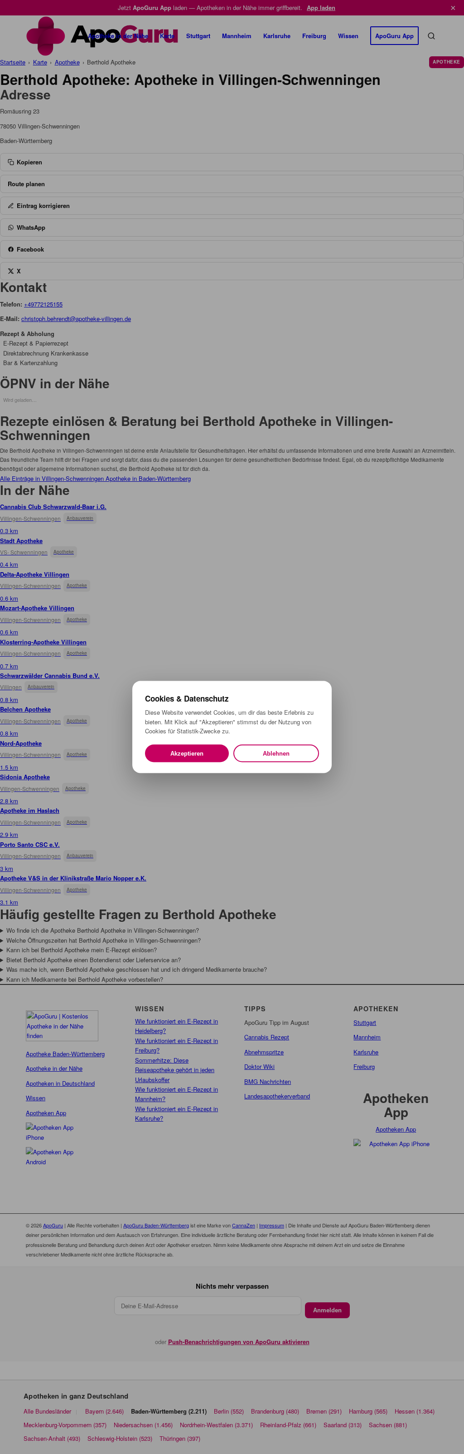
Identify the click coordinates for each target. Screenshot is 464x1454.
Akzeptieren (186, 753)
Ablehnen (276, 753)
